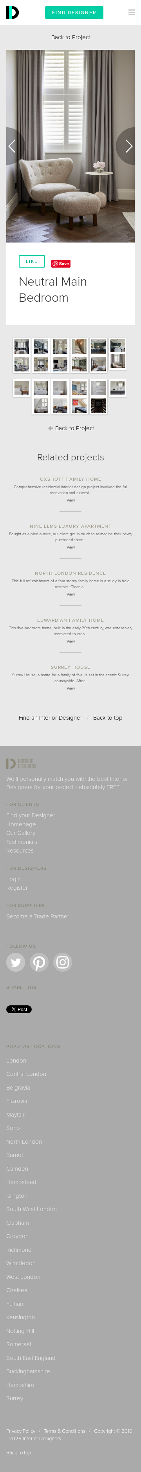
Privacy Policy (20, 1431)
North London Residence (70, 573)
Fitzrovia (16, 1100)
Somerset (18, 1344)
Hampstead (21, 1182)
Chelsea (16, 1290)
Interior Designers (42, 1439)
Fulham (15, 1303)
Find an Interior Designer (50, 717)
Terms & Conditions (64, 1431)
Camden (17, 1168)
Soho (13, 1128)
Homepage (21, 824)
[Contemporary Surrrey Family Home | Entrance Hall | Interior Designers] (60, 355)
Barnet (14, 1155)
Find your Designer (30, 815)
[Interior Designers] (13, 22)
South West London (31, 1209)
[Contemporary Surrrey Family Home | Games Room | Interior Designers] (60, 414)
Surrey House (70, 667)
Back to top (108, 717)
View (71, 500)
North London (24, 1141)
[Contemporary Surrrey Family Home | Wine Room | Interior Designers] (98, 414)
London (16, 1060)
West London (23, 1276)
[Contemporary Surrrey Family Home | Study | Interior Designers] (79, 373)
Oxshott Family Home (70, 479)
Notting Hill (20, 1330)
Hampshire (20, 1385)
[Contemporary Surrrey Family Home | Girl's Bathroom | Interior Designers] (98, 396)
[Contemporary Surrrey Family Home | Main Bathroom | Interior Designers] (41, 396)
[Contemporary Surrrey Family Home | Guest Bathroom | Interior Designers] (118, 396)
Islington (16, 1195)
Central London (26, 1073)
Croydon (17, 1236)
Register (17, 887)
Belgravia (18, 1087)
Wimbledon (21, 1263)
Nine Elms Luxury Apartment (71, 526)
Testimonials (21, 842)
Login (13, 879)
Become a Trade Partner (37, 916)
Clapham (17, 1222)
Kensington (20, 1317)
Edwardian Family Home (70, 620)
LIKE (32, 261)
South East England (31, 1358)
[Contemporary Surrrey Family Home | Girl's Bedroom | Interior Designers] (79, 396)
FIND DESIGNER (74, 12)
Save (64, 263)
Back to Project (70, 37)
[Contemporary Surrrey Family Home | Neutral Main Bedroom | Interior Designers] (98, 373)
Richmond (19, 1249)
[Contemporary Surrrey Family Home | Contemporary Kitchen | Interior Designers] (98, 355)
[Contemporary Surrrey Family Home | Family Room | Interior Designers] (41, 373)
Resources (20, 850)
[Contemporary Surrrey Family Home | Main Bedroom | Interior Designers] (60, 396)
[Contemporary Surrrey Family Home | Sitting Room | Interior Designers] (22, 355)
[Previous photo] (15, 146)
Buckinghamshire (28, 1371)
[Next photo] (125, 146)
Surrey (14, 1398)
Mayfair (15, 1114)
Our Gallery (20, 832)
